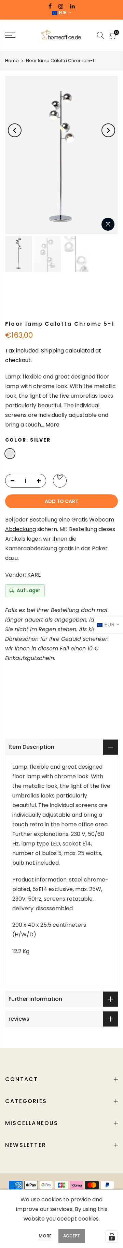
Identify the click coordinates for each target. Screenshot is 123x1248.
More (51, 425)
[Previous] (15, 130)
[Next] (108, 130)
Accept (71, 1236)
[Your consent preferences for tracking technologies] (112, 1237)
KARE (34, 575)
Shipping (52, 351)
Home (12, 60)
